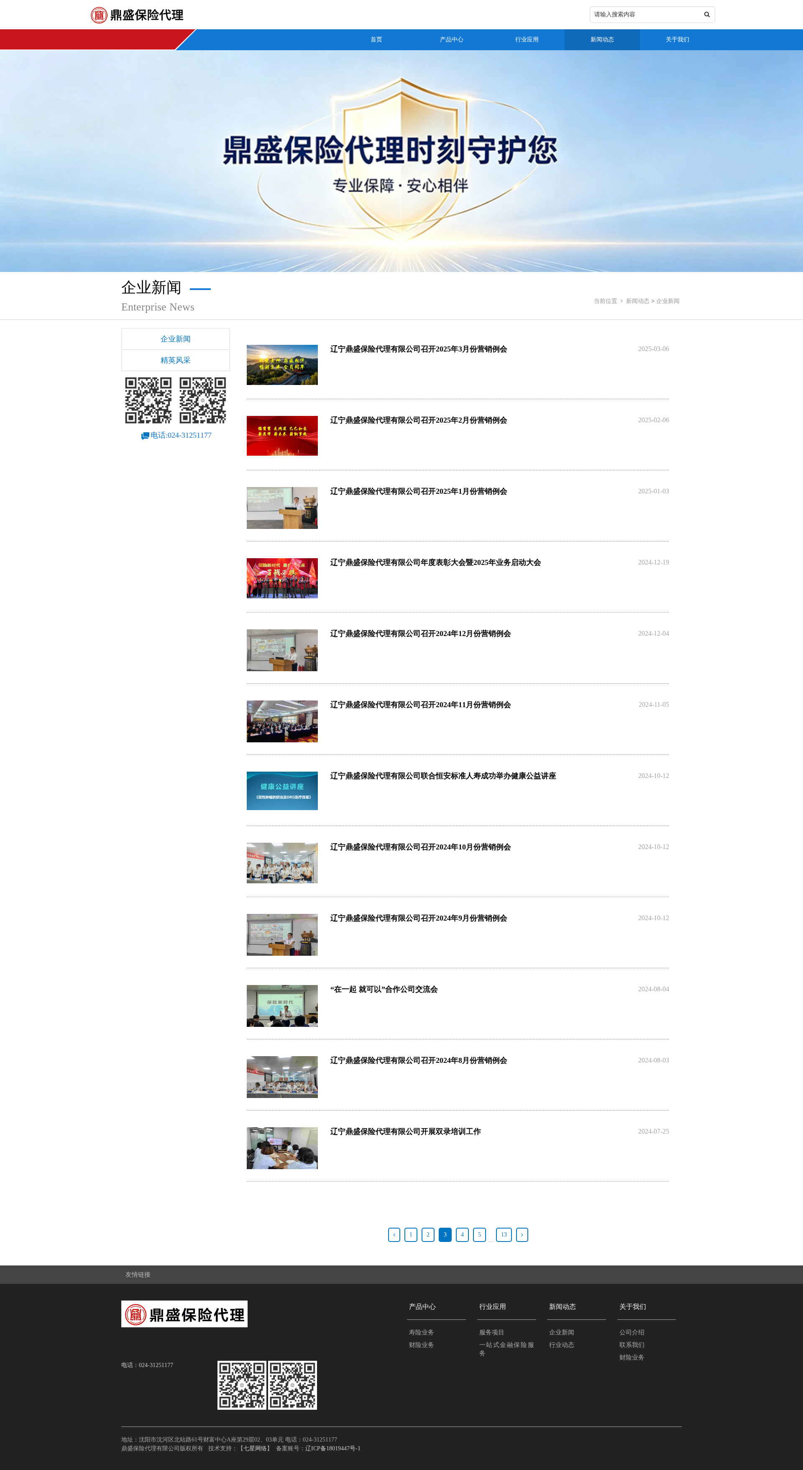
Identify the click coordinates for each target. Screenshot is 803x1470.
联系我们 (631, 1345)
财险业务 (421, 1345)
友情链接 (138, 1274)
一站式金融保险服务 (506, 1349)
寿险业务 (421, 1332)
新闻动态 (602, 39)
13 (504, 1234)
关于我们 (677, 39)
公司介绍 (631, 1332)
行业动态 (561, 1345)
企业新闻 (668, 301)
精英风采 (176, 360)
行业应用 (527, 39)
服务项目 (491, 1332)
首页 (376, 39)
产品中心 (451, 39)
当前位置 (605, 301)
